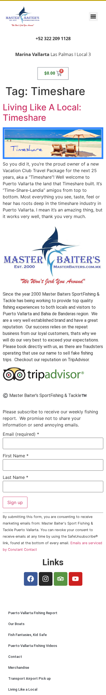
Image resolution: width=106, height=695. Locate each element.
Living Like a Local (22, 689)
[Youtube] (75, 579)
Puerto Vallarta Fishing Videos (32, 646)
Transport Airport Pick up (29, 678)
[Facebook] (31, 579)
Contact (15, 657)
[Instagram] (45, 579)
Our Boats (16, 624)
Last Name (15, 477)
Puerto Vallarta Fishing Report (32, 613)
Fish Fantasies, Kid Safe (27, 635)
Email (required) (21, 434)
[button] (93, 16)
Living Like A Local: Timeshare (42, 112)
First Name (16, 455)
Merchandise (18, 667)
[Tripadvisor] (60, 579)
